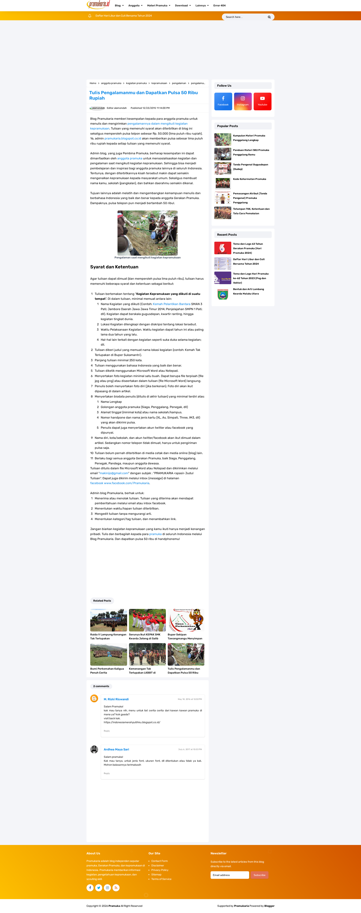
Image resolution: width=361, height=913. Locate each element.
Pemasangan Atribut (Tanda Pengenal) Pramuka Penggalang (250, 198)
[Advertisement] (180, 50)
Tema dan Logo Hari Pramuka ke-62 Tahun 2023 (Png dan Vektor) (134, 15)
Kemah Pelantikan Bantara (171, 304)
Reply (107, 731)
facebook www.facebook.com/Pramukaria (119, 483)
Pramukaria (241, 906)
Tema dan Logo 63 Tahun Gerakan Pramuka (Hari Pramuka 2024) (248, 248)
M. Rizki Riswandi (116, 699)
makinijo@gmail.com (114, 473)
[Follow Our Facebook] (90, 887)
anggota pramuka (129, 158)
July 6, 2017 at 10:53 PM (190, 749)
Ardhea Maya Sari (116, 749)
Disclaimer (157, 865)
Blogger (269, 906)
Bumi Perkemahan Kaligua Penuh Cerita (107, 670)
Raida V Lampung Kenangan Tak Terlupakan (108, 636)
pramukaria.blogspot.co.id (123, 138)
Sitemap (156, 874)
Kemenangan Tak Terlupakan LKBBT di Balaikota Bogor (142, 672)
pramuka (155, 534)
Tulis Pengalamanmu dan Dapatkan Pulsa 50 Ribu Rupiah (184, 672)
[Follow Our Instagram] (107, 887)
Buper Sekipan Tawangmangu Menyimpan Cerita (185, 638)
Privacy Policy (159, 870)
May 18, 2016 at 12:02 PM (190, 699)
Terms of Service (161, 879)
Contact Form (159, 861)
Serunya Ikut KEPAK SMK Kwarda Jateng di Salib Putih (144, 638)
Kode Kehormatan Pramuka (249, 179)
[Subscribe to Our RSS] (116, 887)
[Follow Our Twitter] (98, 887)
